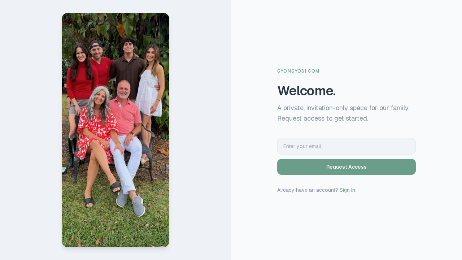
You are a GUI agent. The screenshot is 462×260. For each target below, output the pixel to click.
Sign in (347, 190)
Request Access (346, 167)
